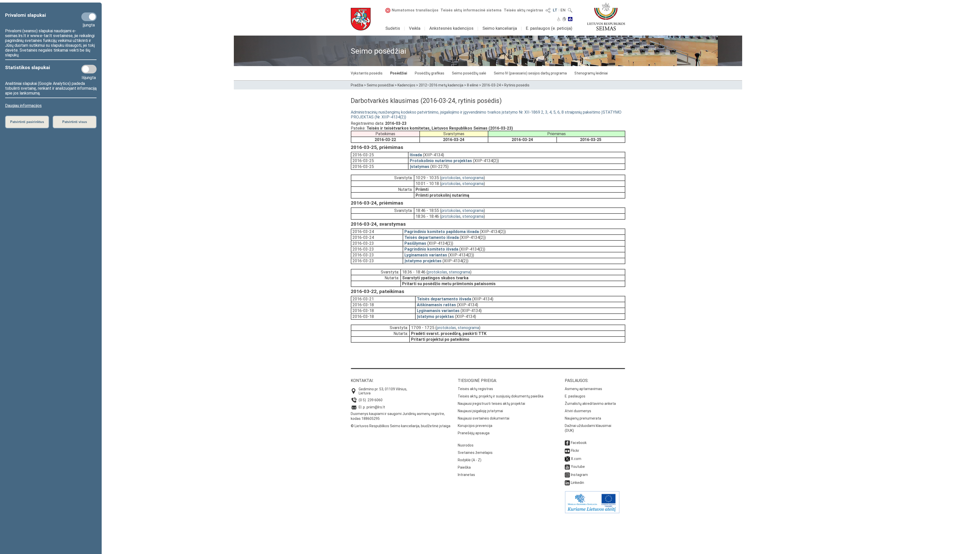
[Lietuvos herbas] (361, 19)
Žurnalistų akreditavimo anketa (590, 404)
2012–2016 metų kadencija (441, 85)
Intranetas (466, 475)
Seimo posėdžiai (380, 85)
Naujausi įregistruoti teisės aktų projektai (491, 404)
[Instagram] (567, 475)
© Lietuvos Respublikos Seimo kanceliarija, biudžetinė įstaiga (400, 426)
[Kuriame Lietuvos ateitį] (592, 512)
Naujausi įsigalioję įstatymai (480, 411)
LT (555, 10)
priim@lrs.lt (376, 407)
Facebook (579, 443)
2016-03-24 (491, 85)
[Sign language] (564, 19)
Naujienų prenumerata (583, 418)
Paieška (464, 467)
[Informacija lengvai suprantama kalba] (570, 19)
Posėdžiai (398, 73)
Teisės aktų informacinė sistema (470, 10)
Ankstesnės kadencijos (451, 28)
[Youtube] (567, 467)
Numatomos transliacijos (415, 10)
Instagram (579, 475)
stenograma (473, 177)
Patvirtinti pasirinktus (27, 122)
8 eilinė (472, 85)
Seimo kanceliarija (499, 28)
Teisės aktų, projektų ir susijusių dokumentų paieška (500, 396)
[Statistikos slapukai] (89, 69)
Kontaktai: (362, 380)
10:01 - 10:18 (427, 183)
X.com (576, 459)
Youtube (578, 467)
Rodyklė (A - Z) (469, 460)
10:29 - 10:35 (427, 177)
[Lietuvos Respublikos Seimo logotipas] (606, 16)
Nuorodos (466, 445)
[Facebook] (567, 443)
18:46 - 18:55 (427, 210)
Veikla (414, 28)
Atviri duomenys (578, 411)
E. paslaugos (575, 396)
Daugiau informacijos (23, 105)
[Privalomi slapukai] (89, 16)
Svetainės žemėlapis (475, 453)
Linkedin (577, 483)
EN (563, 10)
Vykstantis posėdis (367, 73)
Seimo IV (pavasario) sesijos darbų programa (530, 73)
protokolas (451, 177)
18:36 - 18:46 (427, 216)
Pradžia (357, 85)
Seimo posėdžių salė (469, 73)
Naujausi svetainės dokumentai (483, 418)
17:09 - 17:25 (422, 327)
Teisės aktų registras (523, 10)
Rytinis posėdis (516, 85)
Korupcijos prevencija (475, 426)
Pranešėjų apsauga (474, 433)
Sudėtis (392, 28)
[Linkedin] (567, 483)
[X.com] (567, 459)
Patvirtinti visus (74, 122)
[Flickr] (567, 451)
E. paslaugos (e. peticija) (549, 28)
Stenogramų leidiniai (591, 73)
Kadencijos (406, 85)
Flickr (575, 451)
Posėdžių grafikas (429, 73)
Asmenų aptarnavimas (583, 389)
